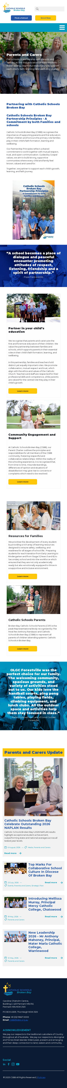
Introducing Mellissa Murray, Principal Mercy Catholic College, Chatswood (45, 904)
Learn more (22, 391)
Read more (10, 853)
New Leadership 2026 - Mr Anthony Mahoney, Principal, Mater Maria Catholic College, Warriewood (45, 942)
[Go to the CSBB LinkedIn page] (4, 1064)
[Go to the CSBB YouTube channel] (17, 1064)
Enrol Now (46, 18)
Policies (41, 1077)
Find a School (21, 18)
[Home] (15, 8)
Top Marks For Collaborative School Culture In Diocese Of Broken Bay (45, 870)
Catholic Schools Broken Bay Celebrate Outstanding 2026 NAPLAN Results (27, 824)
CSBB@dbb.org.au (18, 1020)
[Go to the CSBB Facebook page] (8, 1064)
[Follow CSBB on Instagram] (13, 1064)
